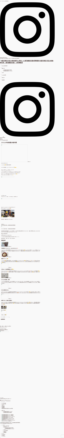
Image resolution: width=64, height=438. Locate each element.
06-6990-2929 (7, 400)
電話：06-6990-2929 (4, 233)
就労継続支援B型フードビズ (7, 411)
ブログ (3, 404)
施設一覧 (3, 410)
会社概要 (3, 406)
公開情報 (3, 407)
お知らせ (2, 224)
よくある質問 (4, 403)
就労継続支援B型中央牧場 (7, 412)
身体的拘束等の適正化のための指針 (7, 408)
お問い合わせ (5, 57)
